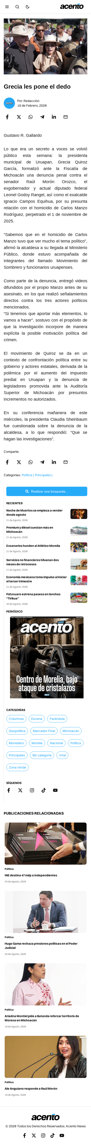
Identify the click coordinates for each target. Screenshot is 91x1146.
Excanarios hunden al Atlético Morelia (33, 546)
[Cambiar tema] (27, 7)
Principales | (43, 475)
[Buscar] (17, 7)
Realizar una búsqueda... (49, 491)
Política (9, 868)
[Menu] (7, 7)
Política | (28, 475)
